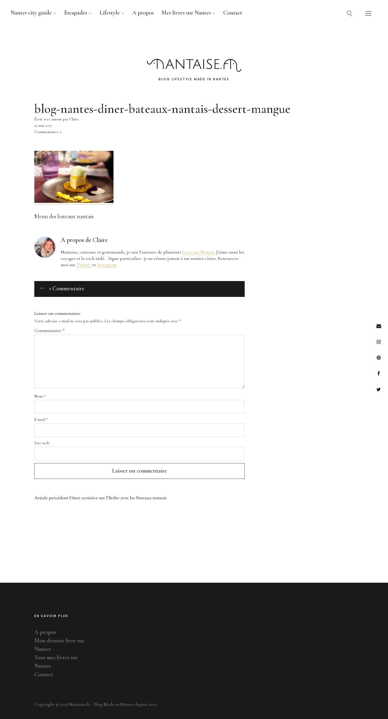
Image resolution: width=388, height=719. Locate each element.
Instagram (379, 342)
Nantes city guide (31, 12)
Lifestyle (110, 12)
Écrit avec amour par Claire (56, 119)
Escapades (75, 12)
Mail (379, 326)
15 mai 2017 (43, 125)
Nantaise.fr (194, 42)
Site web (41, 443)
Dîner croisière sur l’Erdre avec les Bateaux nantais (100, 498)
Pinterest (379, 357)
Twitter (379, 389)
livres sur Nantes (198, 252)
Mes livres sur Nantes (186, 12)
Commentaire (49, 330)
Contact (232, 12)
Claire (100, 240)
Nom (40, 396)
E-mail (41, 419)
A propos (143, 12)
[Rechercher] (349, 13)
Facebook (379, 373)
